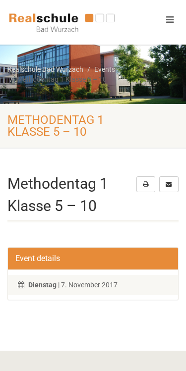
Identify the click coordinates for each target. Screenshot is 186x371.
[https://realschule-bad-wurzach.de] (62, 21)
